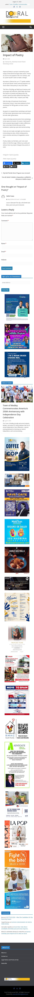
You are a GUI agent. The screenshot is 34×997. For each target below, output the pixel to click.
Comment (5, 221)
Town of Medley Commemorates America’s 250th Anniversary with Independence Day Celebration (15, 411)
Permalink (23, 199)
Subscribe (4, 963)
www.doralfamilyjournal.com (20, 994)
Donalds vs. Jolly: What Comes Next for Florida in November (18, 5)
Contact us (4, 956)
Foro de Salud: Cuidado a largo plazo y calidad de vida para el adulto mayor (16, 178)
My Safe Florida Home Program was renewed (16, 173)
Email (3, 252)
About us (3, 952)
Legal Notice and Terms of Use (9, 960)
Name (3, 243)
